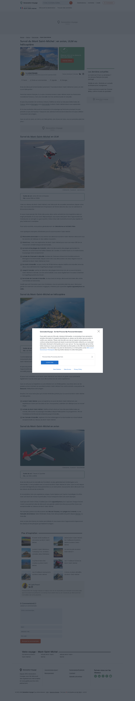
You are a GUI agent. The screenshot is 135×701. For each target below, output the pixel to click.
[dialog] (67, 350)
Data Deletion (57, 369)
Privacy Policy (78, 369)
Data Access (67, 369)
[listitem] (67, 357)
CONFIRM (49, 362)
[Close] (99, 332)
